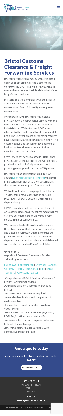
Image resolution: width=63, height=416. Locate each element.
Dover (34, 272)
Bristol (50, 268)
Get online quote (31, 367)
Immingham (32, 268)
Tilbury (20, 268)
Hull (42, 268)
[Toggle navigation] (58, 7)
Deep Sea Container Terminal (28, 177)
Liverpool (41, 264)
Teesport (9, 272)
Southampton (26, 264)
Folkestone (23, 272)
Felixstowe (10, 264)
